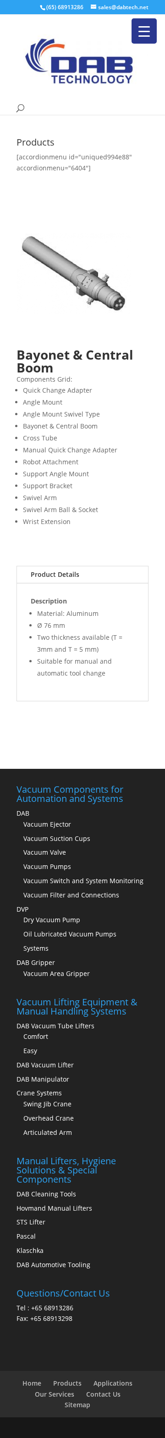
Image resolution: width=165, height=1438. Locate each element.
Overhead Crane (48, 1118)
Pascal (26, 1236)
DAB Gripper (35, 962)
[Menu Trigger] (144, 31)
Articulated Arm (47, 1132)
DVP (22, 909)
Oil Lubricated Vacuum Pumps (69, 934)
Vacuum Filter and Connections (71, 895)
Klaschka (30, 1250)
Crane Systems (39, 1092)
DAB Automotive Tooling (53, 1264)
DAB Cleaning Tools (46, 1194)
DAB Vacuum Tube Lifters (55, 1025)
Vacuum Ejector (47, 824)
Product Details (55, 574)
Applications (113, 1383)
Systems (36, 948)
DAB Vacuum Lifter (45, 1064)
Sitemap (77, 1404)
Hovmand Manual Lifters (54, 1208)
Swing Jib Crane (47, 1104)
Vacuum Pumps (47, 866)
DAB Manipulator (42, 1079)
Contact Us (103, 1394)
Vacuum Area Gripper (56, 973)
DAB (22, 813)
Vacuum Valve (44, 852)
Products (67, 1383)
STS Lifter (30, 1222)
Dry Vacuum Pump (51, 919)
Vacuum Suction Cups (56, 838)
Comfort (35, 1036)
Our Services (54, 1394)
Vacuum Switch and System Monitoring (83, 880)
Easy (30, 1050)
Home (31, 1383)
